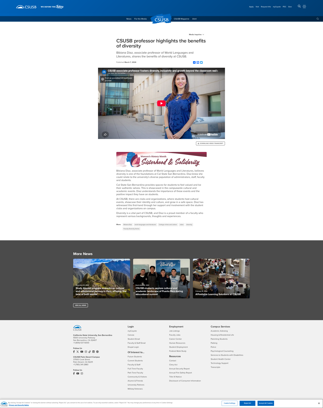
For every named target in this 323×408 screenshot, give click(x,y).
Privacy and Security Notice (19, 405)
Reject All (247, 403)
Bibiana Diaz (128, 224)
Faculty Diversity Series (131, 229)
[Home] (26, 7)
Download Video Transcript (211, 143)
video (182, 224)
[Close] (319, 403)
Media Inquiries (195, 35)
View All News (80, 305)
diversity (189, 224)
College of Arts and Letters (168, 224)
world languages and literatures (145, 224)
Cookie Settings (229, 403)
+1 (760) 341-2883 (80, 364)
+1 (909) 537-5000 (81, 343)
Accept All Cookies (266, 403)
